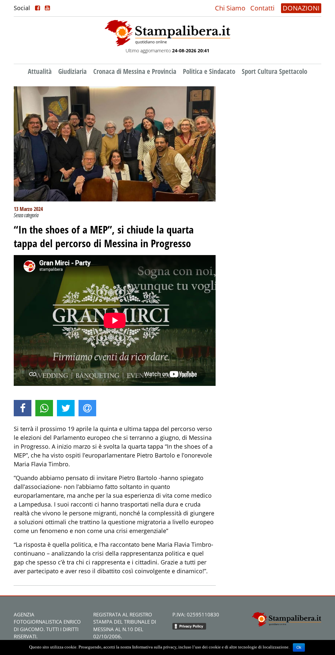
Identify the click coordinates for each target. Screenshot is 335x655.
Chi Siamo (230, 8)
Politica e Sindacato (209, 71)
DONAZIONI (301, 8)
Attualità (40, 71)
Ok (298, 647)
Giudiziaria (72, 71)
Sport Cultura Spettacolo (274, 71)
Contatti (262, 8)
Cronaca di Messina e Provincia (134, 71)
